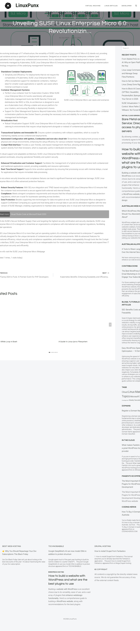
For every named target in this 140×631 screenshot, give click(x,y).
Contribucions (130, 266)
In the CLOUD (128, 440)
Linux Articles (111, 6)
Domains (126, 406)
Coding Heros (129, 507)
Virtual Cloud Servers (131, 115)
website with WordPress (67, 589)
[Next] (110, 325)
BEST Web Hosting (11, 546)
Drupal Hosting (102, 546)
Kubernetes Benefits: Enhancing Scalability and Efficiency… (84, 275)
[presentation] (84, 317)
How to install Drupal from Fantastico (110, 551)
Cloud (125, 392)
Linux (131, 391)
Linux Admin (65, 38)
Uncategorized (125, 400)
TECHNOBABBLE (56, 546)
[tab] (49, 352)
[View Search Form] (136, 5)
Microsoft (134, 396)
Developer (127, 6)
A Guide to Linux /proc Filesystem (73, 342)
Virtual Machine (92, 6)
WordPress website (131, 194)
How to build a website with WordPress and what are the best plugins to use (67, 579)
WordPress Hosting (56, 572)
